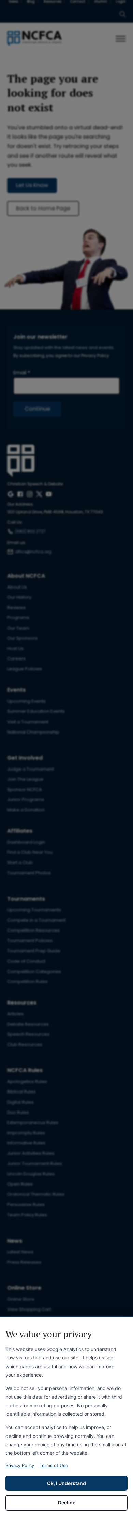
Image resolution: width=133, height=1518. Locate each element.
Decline (66, 1502)
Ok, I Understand (66, 1483)
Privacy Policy (19, 1465)
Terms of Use (54, 1465)
